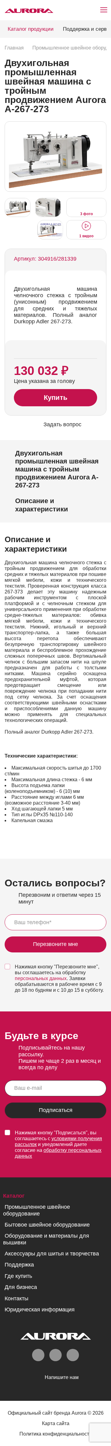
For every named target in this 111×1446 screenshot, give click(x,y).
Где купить (18, 1276)
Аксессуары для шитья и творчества (52, 1254)
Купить (56, 397)
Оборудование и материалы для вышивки (46, 1239)
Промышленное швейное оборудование (36, 1210)
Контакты (16, 1298)
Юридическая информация (40, 1309)
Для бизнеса (21, 1287)
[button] (100, 156)
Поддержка (19, 1265)
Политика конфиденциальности (55, 1433)
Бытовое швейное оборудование (47, 1225)
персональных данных (41, 978)
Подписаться (55, 1110)
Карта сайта (55, 1423)
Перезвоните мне (55, 944)
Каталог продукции (31, 29)
